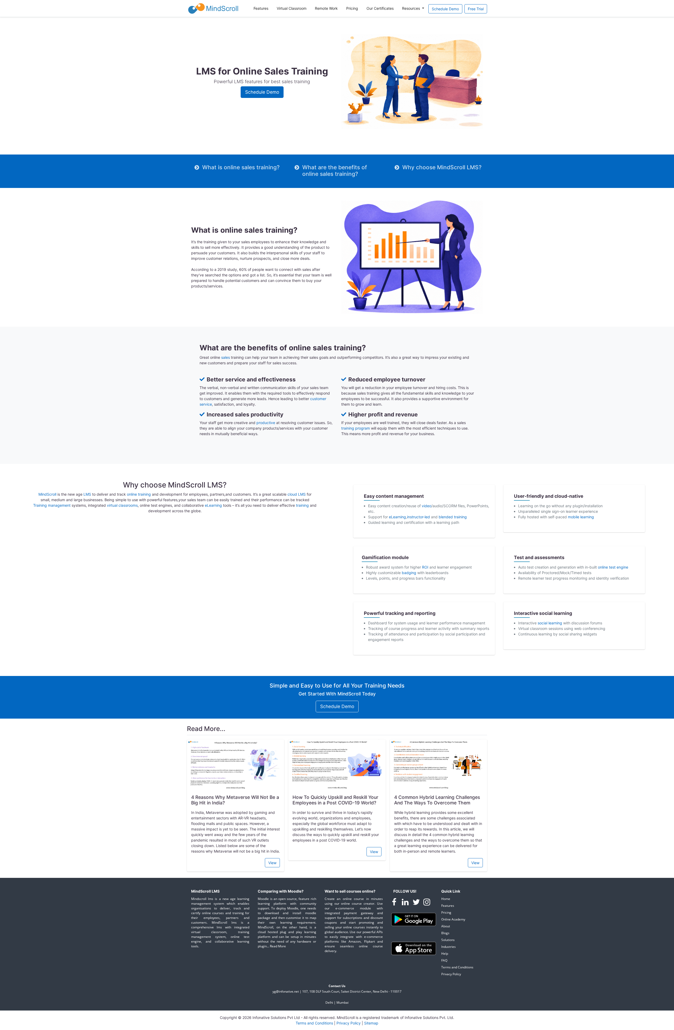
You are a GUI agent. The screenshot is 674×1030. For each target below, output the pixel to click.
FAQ (444, 960)
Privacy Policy (451, 974)
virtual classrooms (122, 505)
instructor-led (419, 517)
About (445, 926)
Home (445, 899)
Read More (278, 946)
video (426, 506)
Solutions (448, 940)
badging (409, 572)
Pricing (352, 8)
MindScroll (47, 494)
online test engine (613, 567)
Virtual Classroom (291, 8)
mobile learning (581, 517)
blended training (453, 517)
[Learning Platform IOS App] (413, 948)
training (302, 505)
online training (139, 494)
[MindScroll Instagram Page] (426, 902)
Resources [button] (411, 8)
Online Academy (453, 919)
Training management (52, 505)
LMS (87, 494)
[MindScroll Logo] (213, 8)
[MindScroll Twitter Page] (416, 902)
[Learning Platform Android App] (413, 919)
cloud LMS (297, 494)
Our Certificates (380, 8)
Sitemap (371, 1023)
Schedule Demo (445, 9)
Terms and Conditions (457, 967)
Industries (448, 946)
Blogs (445, 933)
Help (444, 953)
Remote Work (326, 8)
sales (225, 357)
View (272, 862)
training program (355, 428)
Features (261, 8)
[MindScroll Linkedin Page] (405, 902)
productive (265, 422)
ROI (425, 567)
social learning (550, 623)
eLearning (213, 505)
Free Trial (476, 9)
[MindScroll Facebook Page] (394, 902)
